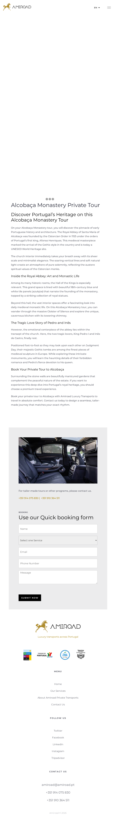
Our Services (58, 690)
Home (58, 684)
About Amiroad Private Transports (58, 697)
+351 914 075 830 (58, 792)
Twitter (58, 730)
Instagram (58, 751)
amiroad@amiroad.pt (58, 785)
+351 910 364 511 (50, 498)
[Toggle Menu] (109, 7)
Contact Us (58, 704)
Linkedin (58, 744)
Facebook (58, 737)
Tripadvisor (58, 758)
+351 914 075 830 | (30, 498)
